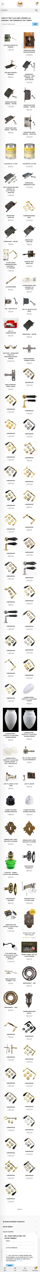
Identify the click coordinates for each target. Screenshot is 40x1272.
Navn (8, 1241)
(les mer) (19, 1260)
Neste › (20, 1209)
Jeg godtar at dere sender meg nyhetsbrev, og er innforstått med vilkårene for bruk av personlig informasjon (19, 1258)
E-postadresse (11, 1247)
